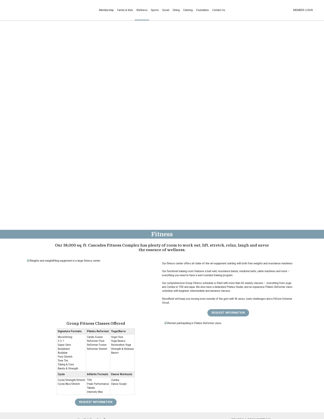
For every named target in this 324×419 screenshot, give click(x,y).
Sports (155, 10)
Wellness (141, 10)
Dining (176, 10)
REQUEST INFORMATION (228, 313)
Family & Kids (125, 10)
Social (165, 10)
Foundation (202, 10)
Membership (106, 10)
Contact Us (218, 10)
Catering (188, 10)
